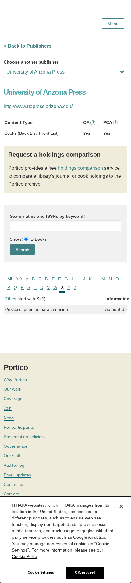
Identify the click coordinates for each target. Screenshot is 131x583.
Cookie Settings (41, 572)
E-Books (38, 239)
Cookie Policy (24, 556)
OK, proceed (85, 572)
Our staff (12, 455)
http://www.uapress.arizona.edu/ (38, 106)
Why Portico (15, 379)
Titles (10, 298)
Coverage (13, 398)
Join (8, 408)
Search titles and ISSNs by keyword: (47, 216)
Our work (12, 389)
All (9, 278)
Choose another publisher (31, 62)
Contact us (14, 484)
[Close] (121, 506)
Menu (113, 23)
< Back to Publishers (27, 46)
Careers (11, 493)
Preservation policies (24, 436)
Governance (15, 446)
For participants (19, 427)
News (9, 417)
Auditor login (16, 465)
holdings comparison (80, 168)
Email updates (17, 474)
